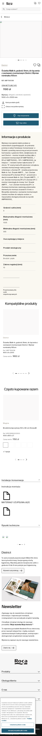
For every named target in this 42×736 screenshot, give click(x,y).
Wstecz (7, 17)
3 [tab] (21, 373)
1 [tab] (16, 373)
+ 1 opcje (6, 452)
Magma (6, 423)
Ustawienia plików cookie (18, 725)
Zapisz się (6, 648)
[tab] (21, 480)
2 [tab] (18, 373)
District (6, 338)
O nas (4, 690)
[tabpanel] (21, 39)
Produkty (6, 671)
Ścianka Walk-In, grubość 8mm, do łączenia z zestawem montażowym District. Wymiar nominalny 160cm (20, 345)
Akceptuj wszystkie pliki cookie (17, 730)
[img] (5, 445)
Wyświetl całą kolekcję (10, 570)
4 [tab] (23, 373)
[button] (4, 9)
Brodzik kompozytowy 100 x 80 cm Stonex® (20, 428)
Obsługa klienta (9, 680)
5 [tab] (26, 373)
